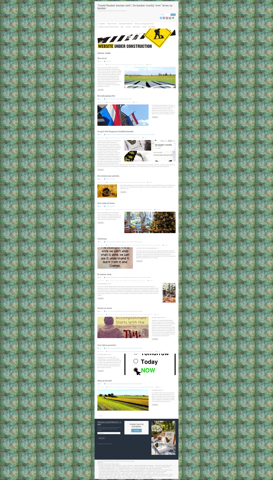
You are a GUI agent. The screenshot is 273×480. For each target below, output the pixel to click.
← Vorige (99, 415)
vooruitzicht (143, 280)
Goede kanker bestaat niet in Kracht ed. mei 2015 (155, 469)
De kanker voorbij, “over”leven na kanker (108, 27)
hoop (115, 64)
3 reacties (158, 209)
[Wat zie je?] (150, 67)
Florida (114, 477)
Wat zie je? (102, 58)
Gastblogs (129, 477)
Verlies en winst (104, 308)
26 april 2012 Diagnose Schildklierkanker (115, 131)
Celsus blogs (151, 466)
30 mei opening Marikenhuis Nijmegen (123, 466)
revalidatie (147, 245)
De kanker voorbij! (112, 137)
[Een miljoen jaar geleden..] (107, 185)
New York (124, 477)
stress (131, 64)
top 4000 (143, 182)
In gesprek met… (149, 472)
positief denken (119, 64)
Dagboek (121, 245)
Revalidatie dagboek (121, 241)
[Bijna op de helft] (123, 390)
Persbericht (131, 474)
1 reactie (157, 314)
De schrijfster (102, 23)
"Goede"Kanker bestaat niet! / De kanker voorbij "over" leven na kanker (134, 7)
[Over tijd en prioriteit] (150, 354)
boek (108, 137)
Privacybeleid (152, 27)
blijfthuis (109, 280)
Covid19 (117, 102)
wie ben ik (142, 64)
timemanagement (150, 351)
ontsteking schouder (130, 351)
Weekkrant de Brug (168, 469)
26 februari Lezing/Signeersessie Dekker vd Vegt (142, 468)
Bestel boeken (136, 27)
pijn (136, 387)
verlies (148, 314)
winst (151, 314)
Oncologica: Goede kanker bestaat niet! (138, 469)
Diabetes (119, 475)
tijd (145, 351)
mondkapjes (121, 314)
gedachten (109, 64)
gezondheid (125, 387)
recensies (128, 27)
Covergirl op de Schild (126, 472)
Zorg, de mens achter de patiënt (124, 99)
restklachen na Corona (128, 280)
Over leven (108, 61)
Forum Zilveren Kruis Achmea (158, 472)
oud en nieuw (131, 182)
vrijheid (129, 102)
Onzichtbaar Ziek (151, 475)
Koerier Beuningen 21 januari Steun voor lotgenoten (157, 471)
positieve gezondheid (126, 64)
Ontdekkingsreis (114, 277)
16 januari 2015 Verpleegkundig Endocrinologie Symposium (110, 472)
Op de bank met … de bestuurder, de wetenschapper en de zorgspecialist (140, 465)
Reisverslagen (101, 477)
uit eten (146, 209)
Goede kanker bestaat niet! (125, 23)
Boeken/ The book (112, 23)
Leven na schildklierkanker (117, 134)
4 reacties (136, 102)
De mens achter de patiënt (103, 475)
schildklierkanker (133, 137)
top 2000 (139, 182)
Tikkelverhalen (169, 475)
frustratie (121, 387)
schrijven (125, 102)
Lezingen (124, 465)
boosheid (109, 387)
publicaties (127, 469)
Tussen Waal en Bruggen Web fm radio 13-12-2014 (108, 468)
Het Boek (108, 134)
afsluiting (109, 245)
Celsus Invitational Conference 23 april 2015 (139, 466)
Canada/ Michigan (108, 477)
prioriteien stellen (137, 351)
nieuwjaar (127, 182)
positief (138, 387)
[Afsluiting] (115, 248)
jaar (126, 209)
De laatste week (104, 274)
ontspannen (139, 209)
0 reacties (150, 64)
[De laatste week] (169, 283)
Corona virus (112, 182)
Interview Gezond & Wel (139, 474)
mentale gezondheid (136, 245)
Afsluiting (101, 239)
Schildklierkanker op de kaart (131, 134)
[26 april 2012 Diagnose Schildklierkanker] (150, 140)
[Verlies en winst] (123, 317)
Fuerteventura (119, 477)
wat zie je (138, 64)
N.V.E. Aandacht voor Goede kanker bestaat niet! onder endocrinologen (111, 469)
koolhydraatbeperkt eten (128, 245)
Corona (107, 99)
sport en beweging (153, 245)
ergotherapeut (118, 351)
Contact (144, 27)
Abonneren (101, 438)
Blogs (122, 27)
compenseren (109, 209)
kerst (128, 209)
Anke (100, 61)
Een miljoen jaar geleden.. (108, 176)
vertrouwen (138, 280)
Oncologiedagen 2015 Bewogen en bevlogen (107, 466)
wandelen (134, 64)
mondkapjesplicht (133, 209)
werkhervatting (151, 387)
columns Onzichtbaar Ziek (161, 475)
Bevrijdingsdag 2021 (106, 96)
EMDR (117, 314)
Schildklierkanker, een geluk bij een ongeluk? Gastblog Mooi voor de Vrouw (132, 471)
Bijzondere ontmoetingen (157, 468)
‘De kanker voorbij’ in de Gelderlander (151, 474)
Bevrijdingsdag (110, 102)
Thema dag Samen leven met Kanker (138, 472)
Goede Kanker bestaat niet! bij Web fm (126, 468)
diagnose (118, 137)
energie (117, 387)
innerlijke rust (122, 209)
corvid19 (118, 280)
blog (114, 102)
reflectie (135, 182)
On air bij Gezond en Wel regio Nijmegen (162, 466)
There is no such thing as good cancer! (144, 23)
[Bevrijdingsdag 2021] (123, 105)
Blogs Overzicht (165, 474)
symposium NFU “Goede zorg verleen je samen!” (163, 465)
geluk (113, 64)
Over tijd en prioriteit (106, 345)
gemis (121, 182)
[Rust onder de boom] (150, 212)
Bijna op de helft (104, 380)
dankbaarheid (117, 182)
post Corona (121, 102)
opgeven (136, 314)
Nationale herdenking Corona (129, 314)
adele (108, 182)
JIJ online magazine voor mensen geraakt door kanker (108, 471)
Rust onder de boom (106, 203)
